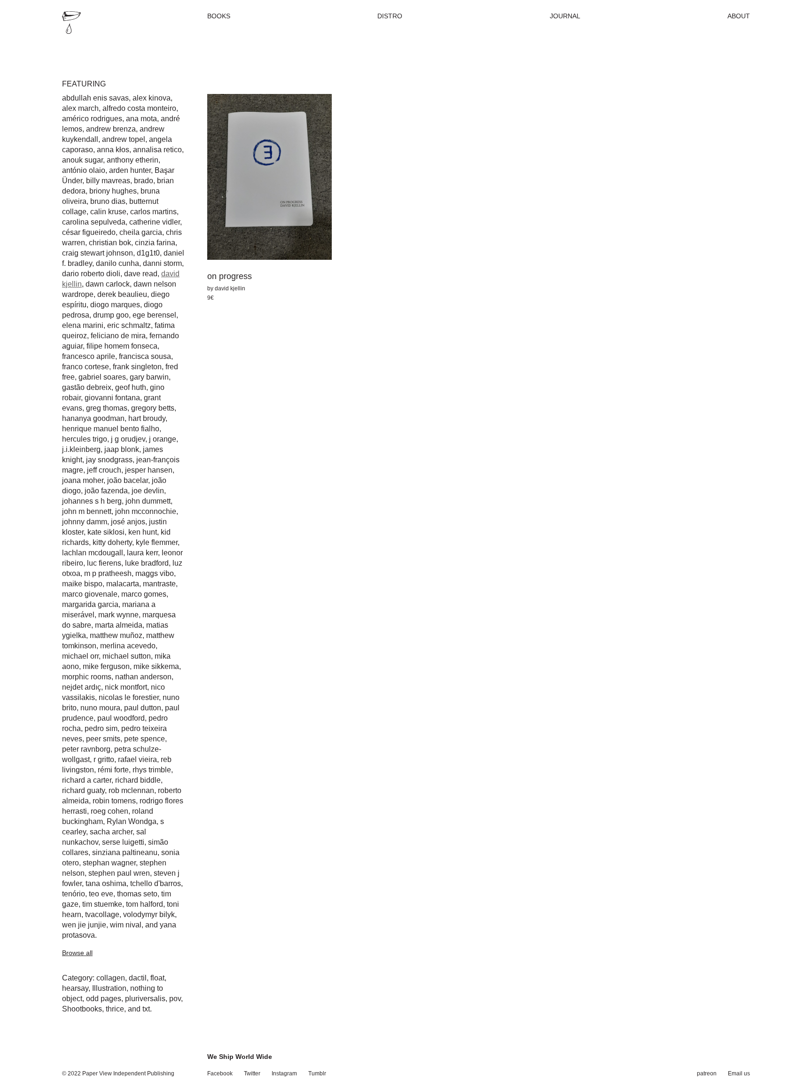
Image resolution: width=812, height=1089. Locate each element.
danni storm (162, 263)
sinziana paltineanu (124, 852)
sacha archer (111, 832)
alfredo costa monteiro (139, 108)
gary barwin (149, 377)
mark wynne (118, 615)
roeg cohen (109, 811)
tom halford (144, 904)
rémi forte (113, 770)
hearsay (75, 988)
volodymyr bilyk (149, 914)
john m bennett (86, 511)
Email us (739, 1073)
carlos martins (153, 212)
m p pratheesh (108, 573)
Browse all (77, 953)
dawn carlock (108, 284)
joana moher (82, 480)
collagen (110, 978)
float (157, 978)
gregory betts (152, 408)
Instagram (284, 1073)
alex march (80, 108)
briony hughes (113, 191)
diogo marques (115, 305)
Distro (389, 16)
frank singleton (137, 367)
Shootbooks (82, 1009)
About (738, 16)
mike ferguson (106, 666)
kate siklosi (106, 532)
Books (218, 16)
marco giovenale (89, 594)
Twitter (252, 1073)
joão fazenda (106, 491)
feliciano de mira (118, 336)
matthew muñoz (116, 635)
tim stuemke (102, 904)
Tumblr (317, 1073)
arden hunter (130, 170)
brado (143, 181)
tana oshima (106, 883)
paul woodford (121, 718)
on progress (229, 276)
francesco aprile (88, 356)
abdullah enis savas (95, 98)
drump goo (111, 315)
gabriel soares (102, 377)
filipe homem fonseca (121, 346)
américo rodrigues (92, 119)
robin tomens (114, 801)
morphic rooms (86, 677)
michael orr (80, 656)
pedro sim (101, 728)
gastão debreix (86, 387)
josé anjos (128, 522)
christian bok (110, 243)
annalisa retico (157, 150)
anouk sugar (82, 160)
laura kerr (142, 553)
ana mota (141, 119)
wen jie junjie (84, 925)
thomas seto (137, 894)
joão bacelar (127, 480)
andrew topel (123, 139)
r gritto (104, 759)
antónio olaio (83, 170)
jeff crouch (104, 470)
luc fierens (104, 563)
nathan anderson (143, 677)
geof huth (130, 387)
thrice (115, 1009)
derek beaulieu (122, 294)
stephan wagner (109, 863)
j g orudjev (128, 439)
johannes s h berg (92, 501)
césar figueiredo (89, 232)
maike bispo (82, 584)
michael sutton (126, 656)
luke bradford (147, 563)
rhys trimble (152, 770)
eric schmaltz (129, 325)
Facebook (220, 1073)
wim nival (125, 925)
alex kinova (152, 98)
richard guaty (83, 790)
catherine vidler (154, 222)
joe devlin (148, 491)
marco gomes (143, 594)
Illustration (109, 988)
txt (146, 1009)
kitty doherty (112, 542)
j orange (162, 439)
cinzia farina (155, 243)
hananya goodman (93, 418)
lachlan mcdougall (92, 553)
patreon (707, 1073)
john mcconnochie (145, 511)
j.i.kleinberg (81, 449)
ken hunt (142, 532)
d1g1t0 (148, 253)
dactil (138, 978)
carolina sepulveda (93, 222)
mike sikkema (156, 666)
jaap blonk (121, 449)
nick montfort (126, 687)
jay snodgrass (109, 460)
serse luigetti (123, 842)
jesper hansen (148, 470)
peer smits (103, 739)
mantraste (159, 584)
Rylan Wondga (131, 821)
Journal (565, 16)
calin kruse (108, 212)
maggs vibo (154, 573)
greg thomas (106, 408)
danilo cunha (117, 263)
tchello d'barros (155, 883)
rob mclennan (131, 790)
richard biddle (138, 780)
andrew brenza (111, 129)
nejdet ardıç (81, 687)
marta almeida (118, 625)
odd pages (103, 999)
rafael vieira (137, 759)
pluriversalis (145, 999)
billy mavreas (108, 181)
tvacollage (102, 914)
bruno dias (107, 201)
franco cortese (85, 367)
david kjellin (230, 288)
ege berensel (154, 315)
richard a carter (86, 780)
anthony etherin (132, 160)
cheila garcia (140, 232)
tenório (73, 894)
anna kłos (113, 150)
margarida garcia (90, 604)
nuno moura (100, 708)
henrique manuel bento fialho (110, 429)
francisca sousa (145, 356)
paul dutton (142, 708)
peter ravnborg (86, 749)
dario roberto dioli (91, 274)
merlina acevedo (128, 646)
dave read (140, 274)
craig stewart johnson (97, 253)
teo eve (101, 894)
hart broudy (146, 418)
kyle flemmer (157, 542)
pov (175, 999)
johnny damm (84, 522)
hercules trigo (84, 439)
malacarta (122, 584)
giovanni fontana (112, 398)
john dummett (148, 501)
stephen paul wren (119, 873)
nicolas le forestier (129, 697)
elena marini (82, 325)
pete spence (144, 739)
